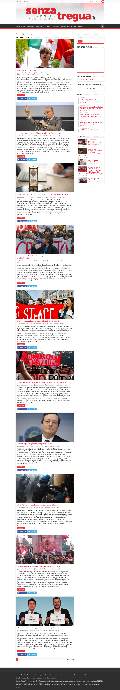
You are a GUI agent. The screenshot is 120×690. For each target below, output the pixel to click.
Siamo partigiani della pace (27, 70)
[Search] (103, 1)
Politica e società (21, 26)
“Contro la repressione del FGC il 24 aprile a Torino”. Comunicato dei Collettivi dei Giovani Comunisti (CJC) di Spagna (90, 170)
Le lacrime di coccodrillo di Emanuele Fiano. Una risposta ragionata (95, 142)
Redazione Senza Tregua (26, 73)
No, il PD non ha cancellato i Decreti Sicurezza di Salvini (37, 505)
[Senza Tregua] (60, 13)
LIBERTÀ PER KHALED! (93, 161)
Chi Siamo (19, 1)
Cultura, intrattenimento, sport (68, 26)
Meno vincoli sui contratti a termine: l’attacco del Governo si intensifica (43, 194)
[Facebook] (88, 2)
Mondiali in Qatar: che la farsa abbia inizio (95, 179)
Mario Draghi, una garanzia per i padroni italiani (34, 444)
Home (18, 34)
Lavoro (49, 26)
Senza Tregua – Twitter (84, 76)
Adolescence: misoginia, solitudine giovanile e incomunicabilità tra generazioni (90, 152)
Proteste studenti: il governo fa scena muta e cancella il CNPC (39, 566)
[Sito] (92, 2)
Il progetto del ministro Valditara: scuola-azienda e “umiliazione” (40, 133)
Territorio (80, 26)
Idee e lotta (56, 26)
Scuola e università (40, 26)
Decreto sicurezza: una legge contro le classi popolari (36, 628)
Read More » (21, 95)
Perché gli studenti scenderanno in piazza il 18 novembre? (38, 321)
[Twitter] (90, 2)
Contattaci (25, 1)
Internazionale (30, 26)
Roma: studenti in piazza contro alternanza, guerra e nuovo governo (41, 382)
